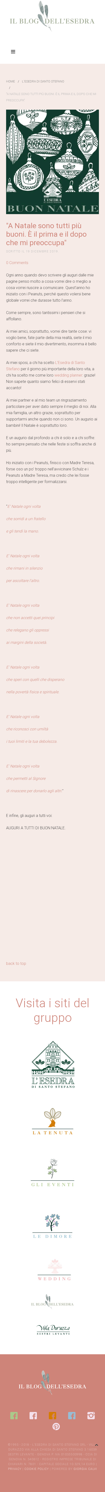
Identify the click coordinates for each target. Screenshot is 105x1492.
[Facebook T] (52, 1415)
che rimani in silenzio (24, 568)
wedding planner (68, 375)
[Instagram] (91, 1415)
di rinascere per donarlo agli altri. (34, 791)
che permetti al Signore (25, 778)
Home (10, 81)
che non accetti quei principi (30, 617)
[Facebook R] (33, 1415)
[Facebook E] (14, 1415)
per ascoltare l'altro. (23, 580)
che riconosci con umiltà (27, 729)
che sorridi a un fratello (25, 518)
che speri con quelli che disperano (35, 679)
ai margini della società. (26, 642)
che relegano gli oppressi (27, 630)
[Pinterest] (56, 1426)
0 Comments (17, 262)
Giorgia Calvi (85, 1469)
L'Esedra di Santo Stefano (43, 81)
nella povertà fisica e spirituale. (32, 692)
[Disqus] (52, 898)
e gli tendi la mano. (22, 531)
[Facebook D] (72, 1415)
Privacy (14, 1469)
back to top (16, 963)
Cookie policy (36, 1469)
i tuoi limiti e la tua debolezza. (31, 741)
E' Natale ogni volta (22, 556)
